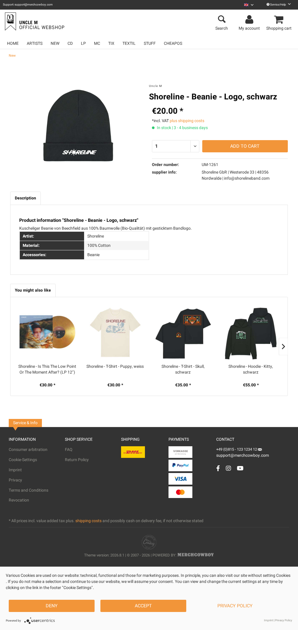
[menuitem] (248, 4)
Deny (52, 605)
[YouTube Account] (240, 468)
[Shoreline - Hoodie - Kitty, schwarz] (250, 332)
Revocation (19, 500)
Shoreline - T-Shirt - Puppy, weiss (115, 367)
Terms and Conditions (28, 490)
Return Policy (77, 460)
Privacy (15, 480)
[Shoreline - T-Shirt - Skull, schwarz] (182, 332)
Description (25, 198)
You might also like (33, 290)
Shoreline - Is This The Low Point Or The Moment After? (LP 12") (47, 369)
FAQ (68, 450)
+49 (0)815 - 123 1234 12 (237, 449)
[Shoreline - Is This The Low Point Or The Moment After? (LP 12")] (47, 332)
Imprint (15, 470)
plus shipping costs (187, 121)
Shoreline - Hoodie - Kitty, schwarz (250, 369)
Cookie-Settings (23, 460)
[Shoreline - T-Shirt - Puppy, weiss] (115, 332)
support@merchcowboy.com (242, 455)
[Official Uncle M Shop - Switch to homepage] (34, 22)
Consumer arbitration (28, 450)
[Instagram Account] (228, 468)
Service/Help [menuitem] (278, 5)
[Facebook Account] (218, 468)
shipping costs (88, 521)
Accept (143, 605)
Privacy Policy (235, 605)
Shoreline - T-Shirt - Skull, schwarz (183, 369)
